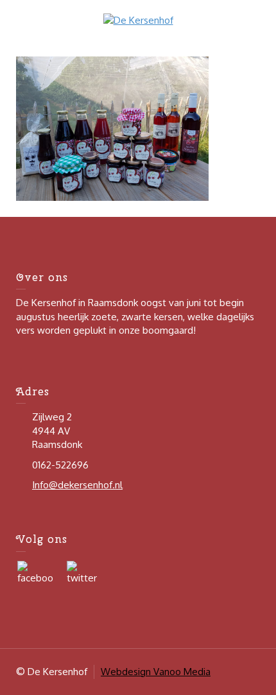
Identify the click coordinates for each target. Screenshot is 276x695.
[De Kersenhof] (138, 19)
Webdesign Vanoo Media (156, 671)
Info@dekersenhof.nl (77, 485)
